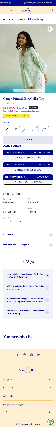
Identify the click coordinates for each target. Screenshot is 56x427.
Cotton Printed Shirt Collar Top (29, 19)
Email (7, 411)
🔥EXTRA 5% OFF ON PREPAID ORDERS (35, 3)
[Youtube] (38, 354)
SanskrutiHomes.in (31, 424)
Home (6, 19)
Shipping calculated (21, 111)
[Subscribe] (49, 412)
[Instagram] (31, 354)
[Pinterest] (24, 354)
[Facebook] (17, 354)
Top (12, 19)
